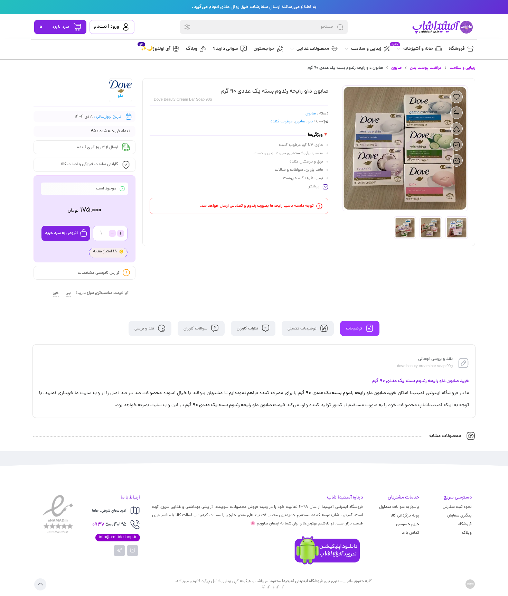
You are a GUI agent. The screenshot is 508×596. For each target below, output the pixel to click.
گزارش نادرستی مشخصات (99, 273)
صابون (396, 68)
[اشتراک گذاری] (456, 128)
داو (310, 122)
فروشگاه (465, 524)
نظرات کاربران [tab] (248, 328)
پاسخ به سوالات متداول (399, 507)
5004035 (109, 525)
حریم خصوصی (407, 524)
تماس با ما (410, 533)
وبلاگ (467, 533)
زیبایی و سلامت (462, 68)
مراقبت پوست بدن (425, 68)
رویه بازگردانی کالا (405, 516)
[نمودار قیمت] (456, 144)
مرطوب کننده (281, 122)
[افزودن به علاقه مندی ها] (456, 97)
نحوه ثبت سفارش (457, 507)
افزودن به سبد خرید (61, 233)
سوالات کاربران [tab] (196, 328)
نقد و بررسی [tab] (144, 328)
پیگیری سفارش (459, 516)
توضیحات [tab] (354, 328)
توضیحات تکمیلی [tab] (303, 328)
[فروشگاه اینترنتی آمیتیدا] (442, 27)
